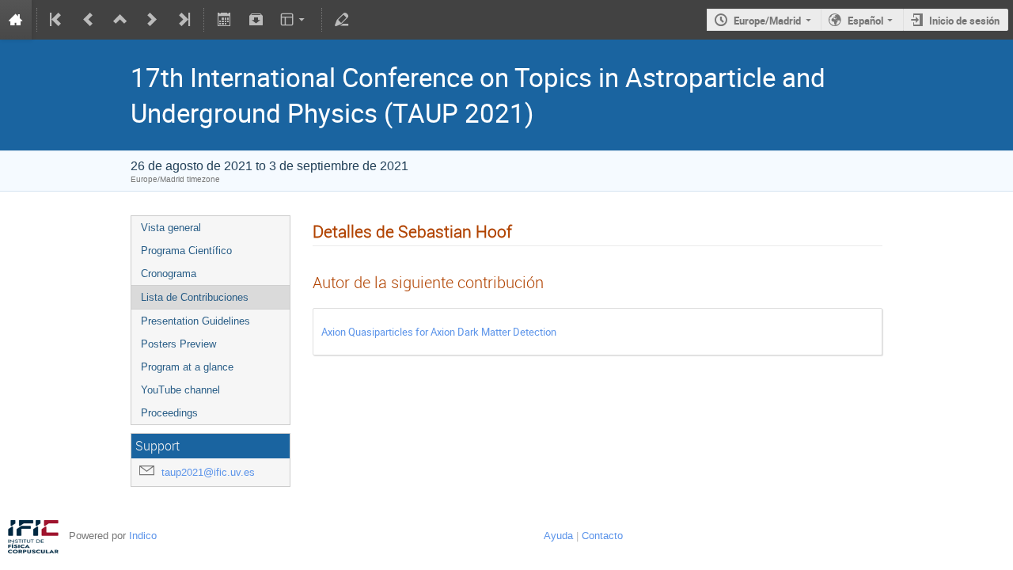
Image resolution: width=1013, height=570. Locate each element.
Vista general (171, 228)
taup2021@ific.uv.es (208, 472)
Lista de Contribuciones (195, 297)
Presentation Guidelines (195, 321)
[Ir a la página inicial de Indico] (16, 20)
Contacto (602, 535)
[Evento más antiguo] (88, 20)
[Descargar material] (255, 20)
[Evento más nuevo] (152, 20)
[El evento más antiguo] (57, 20)
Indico (143, 535)
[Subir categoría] (120, 20)
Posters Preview (178, 344)
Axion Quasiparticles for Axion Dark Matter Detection (438, 332)
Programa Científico (186, 250)
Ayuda (558, 535)
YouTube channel (180, 390)
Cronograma (168, 273)
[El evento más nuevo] (183, 20)
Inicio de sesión (964, 20)
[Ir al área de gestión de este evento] (342, 20)
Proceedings (169, 413)
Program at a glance (187, 367)
